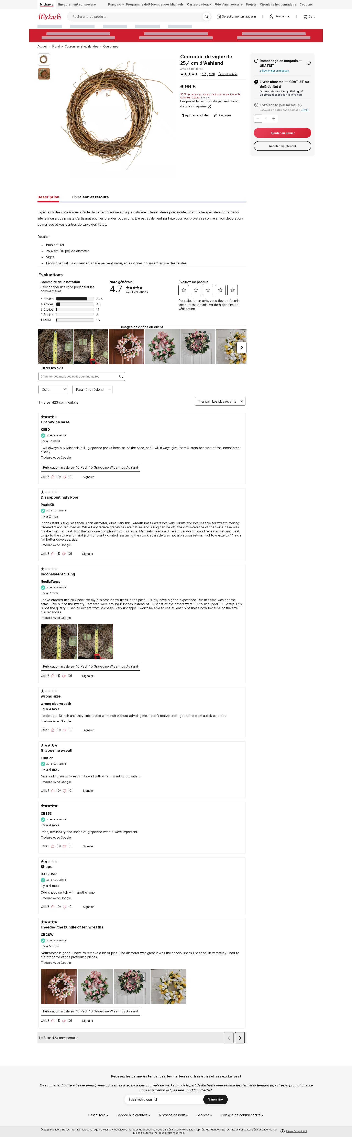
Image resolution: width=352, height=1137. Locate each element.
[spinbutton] (266, 119)
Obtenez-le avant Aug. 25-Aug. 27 (282, 91)
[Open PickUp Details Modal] (309, 63)
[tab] (48, 197)
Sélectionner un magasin (274, 70)
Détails (205, 97)
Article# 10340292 (191, 69)
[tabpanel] (141, 234)
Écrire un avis (228, 74)
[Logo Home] (49, 16)
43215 (304, 109)
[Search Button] (206, 16)
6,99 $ (188, 86)
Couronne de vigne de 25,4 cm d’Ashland (206, 60)
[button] (213, 103)
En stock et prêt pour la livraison (281, 94)
